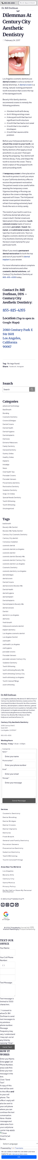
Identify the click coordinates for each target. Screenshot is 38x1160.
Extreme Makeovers (10, 442)
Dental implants (8, 435)
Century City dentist (10, 538)
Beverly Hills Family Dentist (13, 531)
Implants (6, 461)
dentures (6, 619)
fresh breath (7, 622)
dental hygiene (8, 593)
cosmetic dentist (9, 553)
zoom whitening (8, 685)
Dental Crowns (8, 424)
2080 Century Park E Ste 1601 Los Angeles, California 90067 (18, 338)
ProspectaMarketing (27, 929)
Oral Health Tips (9, 472)
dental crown (26, 85)
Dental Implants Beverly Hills (13, 604)
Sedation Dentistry (10, 490)
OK (19, 1157)
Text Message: (6, 982)
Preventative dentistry (11, 483)
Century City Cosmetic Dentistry (15, 534)
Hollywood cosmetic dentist (13, 626)
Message (5, 778)
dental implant (8, 597)
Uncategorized (8, 508)
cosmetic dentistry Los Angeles (14, 571)
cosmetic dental (9, 545)
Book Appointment (27, 3)
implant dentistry (9, 630)
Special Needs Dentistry (12, 497)
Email (4, 769)
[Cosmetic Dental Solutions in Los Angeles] (19, 60)
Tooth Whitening (9, 505)
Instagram (20, 366)
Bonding (6, 413)
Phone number (7, 760)
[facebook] (3, 905)
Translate (19, 1148)
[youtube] (12, 905)
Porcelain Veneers (9, 479)
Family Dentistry (9, 446)
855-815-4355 (9, 3)
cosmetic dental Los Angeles (13, 549)
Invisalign (6, 464)
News (5, 468)
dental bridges (8, 575)
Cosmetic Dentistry (10, 417)
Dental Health (8, 428)
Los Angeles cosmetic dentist (14, 633)
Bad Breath (7, 409)
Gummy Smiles (8, 453)
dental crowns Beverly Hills (13, 586)
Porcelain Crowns (9, 475)
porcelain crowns (9, 652)
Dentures (6, 439)
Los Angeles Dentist (10, 637)
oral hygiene (7, 648)
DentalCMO (25, 928)
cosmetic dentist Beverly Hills (14, 556)
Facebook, (13, 366)
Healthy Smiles (8, 457)
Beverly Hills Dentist (10, 527)
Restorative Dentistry (11, 486)
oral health (6, 641)
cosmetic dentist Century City (14, 560)
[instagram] (7, 905)
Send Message (19, 801)
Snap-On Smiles (9, 494)
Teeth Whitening (9, 501)
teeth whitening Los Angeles (13, 677)
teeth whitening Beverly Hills (13, 670)
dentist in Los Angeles (11, 615)
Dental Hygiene (8, 431)
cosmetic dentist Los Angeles (14, 564)
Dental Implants (8, 600)
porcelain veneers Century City (14, 659)
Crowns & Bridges (9, 420)
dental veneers (8, 608)
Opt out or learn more (19, 1154)
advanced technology (11, 406)
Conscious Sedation (10, 542)
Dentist (5, 611)
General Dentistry (9, 450)
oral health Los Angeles (11, 644)
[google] (17, 905)
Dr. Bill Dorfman (10, 8)
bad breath (7, 523)
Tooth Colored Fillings (11, 681)
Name (4, 752)
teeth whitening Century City (14, 674)
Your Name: (5, 948)
